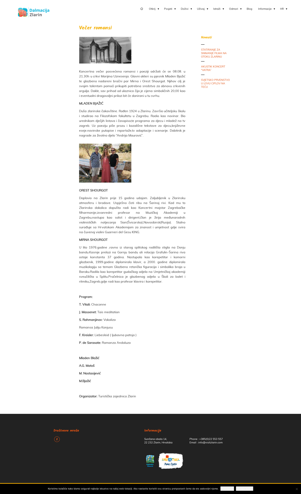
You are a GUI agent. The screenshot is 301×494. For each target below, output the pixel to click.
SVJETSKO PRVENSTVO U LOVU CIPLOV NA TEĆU (215, 83)
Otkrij (152, 9)
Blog (249, 9)
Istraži (217, 9)
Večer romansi (95, 28)
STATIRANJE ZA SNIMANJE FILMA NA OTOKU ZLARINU (214, 53)
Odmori (233, 9)
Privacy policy (244, 488)
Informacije (265, 9)
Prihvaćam (227, 488)
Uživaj (201, 9)
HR (282, 9)
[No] (296, 489)
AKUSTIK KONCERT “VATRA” (213, 68)
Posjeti (168, 9)
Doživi (184, 9)
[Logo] (34, 11)
